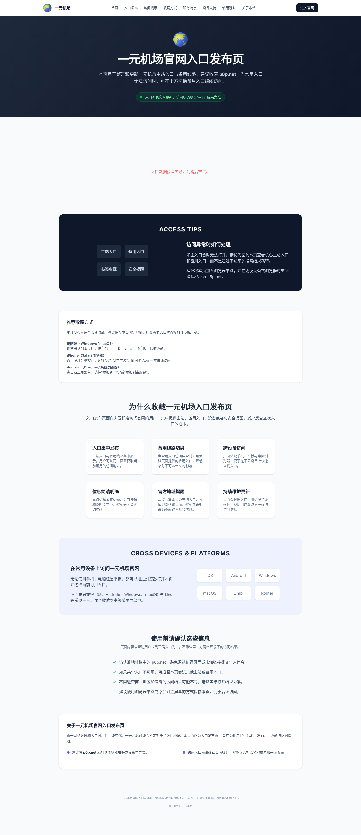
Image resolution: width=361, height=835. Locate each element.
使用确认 (229, 8)
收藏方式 (170, 8)
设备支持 (209, 8)
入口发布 (131, 8)
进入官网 (307, 8)
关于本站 (249, 8)
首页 (114, 8)
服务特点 (190, 8)
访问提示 (150, 8)
